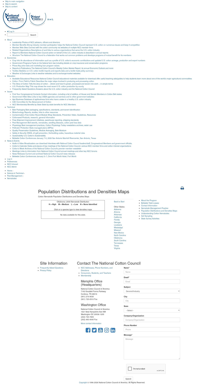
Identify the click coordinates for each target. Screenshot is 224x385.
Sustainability (29, 135)
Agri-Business (51, 99)
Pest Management (46, 122)
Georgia (117, 222)
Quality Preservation (39, 130)
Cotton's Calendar (71, 146)
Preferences (12, 161)
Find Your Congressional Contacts (67, 94)
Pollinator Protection (32, 127)
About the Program (149, 200)
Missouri (117, 230)
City (125, 296)
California (118, 217)
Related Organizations (56, 50)
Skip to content (11, 6)
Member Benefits (76, 45)
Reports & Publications (62, 68)
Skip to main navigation (14, 1)
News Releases (43, 153)
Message (128, 335)
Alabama (117, 209)
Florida (117, 219)
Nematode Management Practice (154, 208)
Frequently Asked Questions (53, 89)
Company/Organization (134, 315)
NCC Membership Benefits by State (44, 104)
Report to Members (60, 52)
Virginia (117, 248)
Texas (116, 245)
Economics (11, 57)
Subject (127, 287)
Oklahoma (118, 237)
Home (9, 170)
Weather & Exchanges (46, 73)
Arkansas (118, 214)
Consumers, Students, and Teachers (96, 273)
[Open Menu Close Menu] (49, 19)
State (126, 306)
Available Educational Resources (102, 78)
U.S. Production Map (48, 86)
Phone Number (130, 325)
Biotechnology (35, 112)
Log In (11, 31)
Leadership (36, 42)
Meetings (54, 151)
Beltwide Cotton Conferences (54, 138)
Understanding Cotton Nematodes (155, 213)
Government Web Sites (53, 96)
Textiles (52, 70)
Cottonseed (33, 117)
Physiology (52, 125)
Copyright (83, 382)
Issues (9, 91)
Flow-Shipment (45, 120)
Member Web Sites (52, 47)
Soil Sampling (146, 216)
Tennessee (118, 243)
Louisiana (118, 225)
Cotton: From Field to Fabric (53, 81)
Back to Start (119, 201)
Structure (72, 55)
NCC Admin (12, 166)
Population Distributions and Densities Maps (159, 210)
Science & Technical (15, 173)
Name (126, 267)
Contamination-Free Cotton (54, 115)
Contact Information (149, 205)
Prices (36, 65)
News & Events (13, 140)
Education (11, 76)
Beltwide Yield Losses (150, 203)
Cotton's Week (46, 148)
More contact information (91, 323)
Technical (11, 107)
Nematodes (12, 178)
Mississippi (118, 227)
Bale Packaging (46, 109)
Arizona (117, 212)
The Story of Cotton (62, 83)
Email (126, 277)
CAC (31, 102)
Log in (9, 159)
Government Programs (60, 63)
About (9, 39)
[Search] (52, 19)
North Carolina (120, 235)
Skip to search (11, 4)
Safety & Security (48, 133)
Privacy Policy (45, 270)
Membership (86, 275)
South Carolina (120, 240)
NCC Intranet (12, 164)
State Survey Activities (150, 218)
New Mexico (119, 232)
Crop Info (78, 60)
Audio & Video (72, 143)
